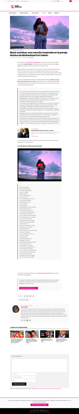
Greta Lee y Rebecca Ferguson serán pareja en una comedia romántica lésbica (31, 340)
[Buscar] (70, 1)
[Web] (30, 320)
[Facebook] (55, 1)
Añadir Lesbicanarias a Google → (39, 404)
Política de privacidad (44, 410)
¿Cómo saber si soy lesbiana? (39, 409)
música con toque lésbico (33, 62)
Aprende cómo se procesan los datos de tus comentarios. (46, 388)
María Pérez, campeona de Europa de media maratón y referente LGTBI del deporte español (17, 340)
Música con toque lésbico (17, 47)
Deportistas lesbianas (15, 331)
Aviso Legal (32, 410)
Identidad (56, 13)
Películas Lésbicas (24, 13)
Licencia (37, 410)
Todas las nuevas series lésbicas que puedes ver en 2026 (47, 340)
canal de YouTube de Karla (44, 273)
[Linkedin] (58, 1)
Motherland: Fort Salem (24, 299)
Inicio (11, 50)
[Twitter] (52, 1)
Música (44, 13)
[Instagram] (53, 1)
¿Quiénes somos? (10, 1)
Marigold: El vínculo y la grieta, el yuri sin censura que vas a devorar (61, 340)
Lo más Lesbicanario (25, 1)
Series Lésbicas (12, 13)
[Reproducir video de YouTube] (39, 164)
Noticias (50, 13)
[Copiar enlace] (33, 296)
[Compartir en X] (24, 296)
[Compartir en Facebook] (27, 296)
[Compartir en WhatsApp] (30, 296)
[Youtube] (57, 1)
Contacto (17, 1)
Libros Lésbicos (35, 13)
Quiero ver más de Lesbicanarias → (28, 288)
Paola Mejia (24, 307)
